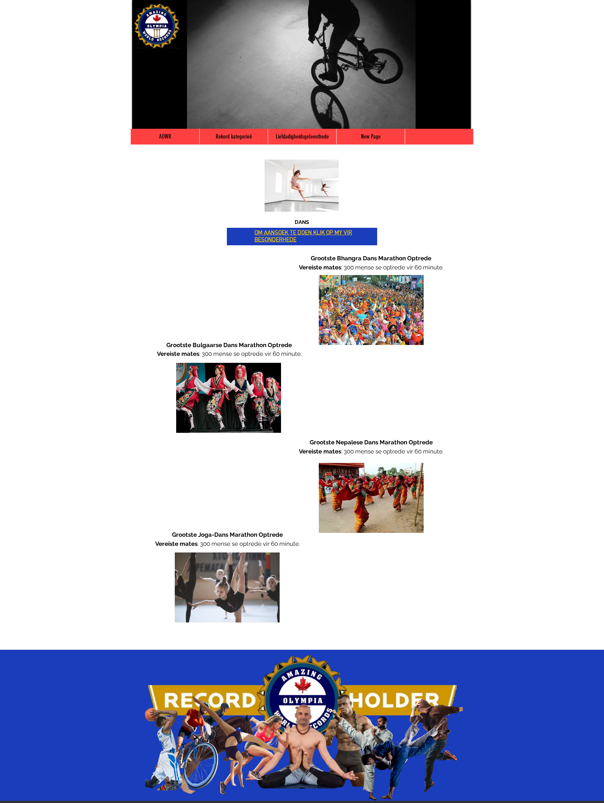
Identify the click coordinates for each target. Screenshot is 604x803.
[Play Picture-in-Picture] (449, 119)
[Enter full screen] (461, 119)
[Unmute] (153, 119)
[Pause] (141, 119)
